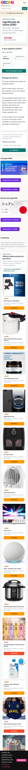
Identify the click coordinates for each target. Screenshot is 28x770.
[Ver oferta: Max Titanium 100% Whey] (14, 285)
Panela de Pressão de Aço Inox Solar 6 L (13, 339)
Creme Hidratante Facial (11, 378)
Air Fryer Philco (8, 454)
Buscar (24, 8)
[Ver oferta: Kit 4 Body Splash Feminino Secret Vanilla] (14, 629)
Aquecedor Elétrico (9, 492)
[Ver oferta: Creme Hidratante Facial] (14, 363)
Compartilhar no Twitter (10, 189)
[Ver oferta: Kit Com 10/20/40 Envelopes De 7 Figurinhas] (14, 746)
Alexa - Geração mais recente (12, 568)
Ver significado (14, 150)
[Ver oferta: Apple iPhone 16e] (14, 401)
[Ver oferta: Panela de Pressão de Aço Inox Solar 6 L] (14, 323)
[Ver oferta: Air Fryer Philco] (14, 439)
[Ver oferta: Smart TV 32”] (14, 515)
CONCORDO (21, 760)
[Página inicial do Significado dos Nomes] (11, 2)
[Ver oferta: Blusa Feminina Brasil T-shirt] (14, 708)
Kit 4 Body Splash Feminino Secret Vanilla (14, 645)
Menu (24, 2)
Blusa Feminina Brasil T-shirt (12, 724)
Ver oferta (14, 308)
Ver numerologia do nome (14, 71)
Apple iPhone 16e (9, 416)
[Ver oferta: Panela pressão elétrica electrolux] (14, 591)
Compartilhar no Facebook (10, 180)
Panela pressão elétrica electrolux (14, 606)
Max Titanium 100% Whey (11, 301)
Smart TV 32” (7, 530)
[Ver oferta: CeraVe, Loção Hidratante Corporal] (14, 668)
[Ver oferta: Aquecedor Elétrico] (14, 477)
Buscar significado (5, 5)
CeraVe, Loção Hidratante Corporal (11, 685)
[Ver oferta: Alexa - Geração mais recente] (14, 553)
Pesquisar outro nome (8, 142)
